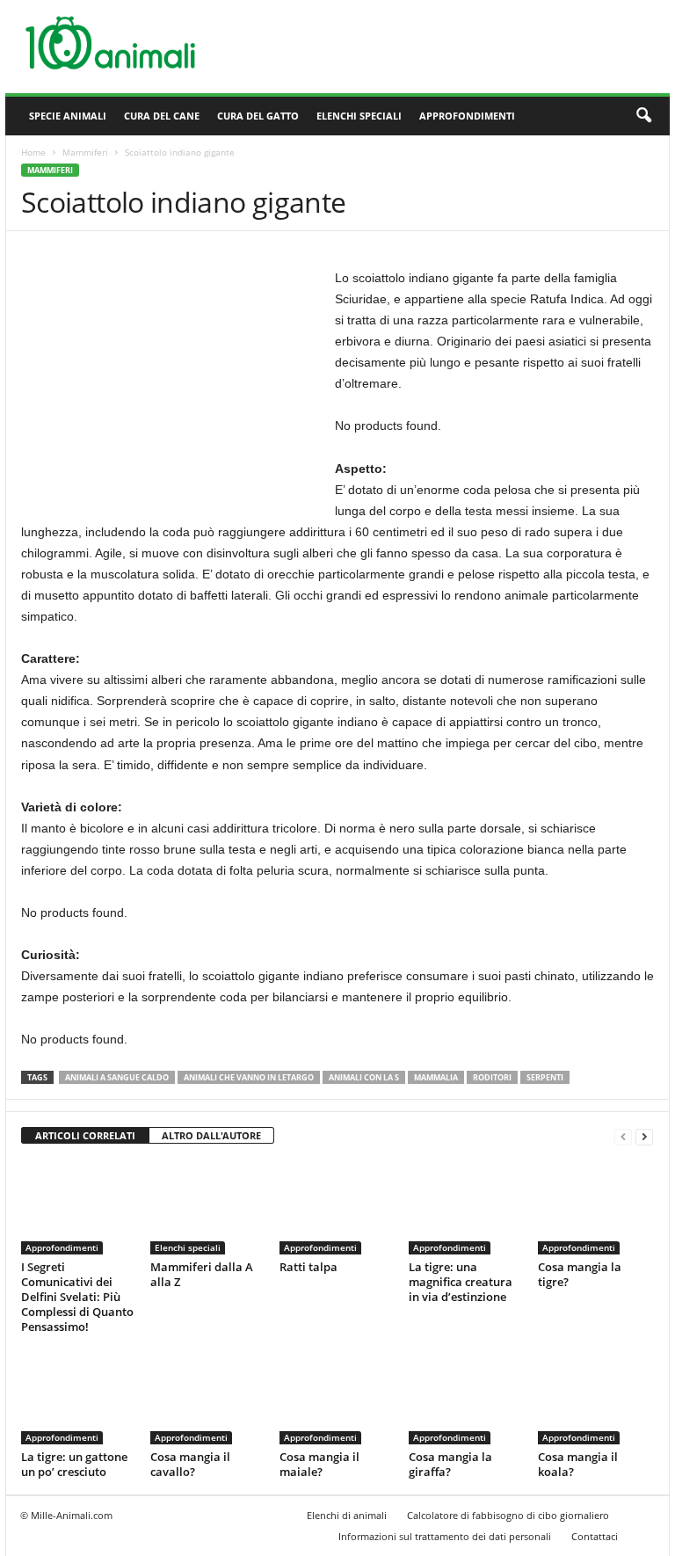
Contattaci (594, 1536)
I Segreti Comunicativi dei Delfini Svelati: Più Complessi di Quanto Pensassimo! (77, 1296)
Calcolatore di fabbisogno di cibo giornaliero (508, 1515)
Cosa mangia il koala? (578, 1464)
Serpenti (544, 1077)
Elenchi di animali (347, 1515)
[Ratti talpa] (336, 1207)
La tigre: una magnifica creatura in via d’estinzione (460, 1282)
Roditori (492, 1077)
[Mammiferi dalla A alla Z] (207, 1207)
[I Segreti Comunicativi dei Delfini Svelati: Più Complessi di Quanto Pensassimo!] (78, 1207)
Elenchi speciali (359, 115)
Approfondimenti (467, 115)
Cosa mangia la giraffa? (450, 1464)
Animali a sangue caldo (117, 1077)
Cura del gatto (258, 115)
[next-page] (644, 1136)
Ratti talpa (308, 1267)
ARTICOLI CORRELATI (85, 1135)
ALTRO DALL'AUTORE (211, 1135)
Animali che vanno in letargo (249, 1077)
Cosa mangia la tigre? (579, 1274)
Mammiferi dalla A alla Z (201, 1274)
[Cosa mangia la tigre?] (595, 1207)
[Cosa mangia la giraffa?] (466, 1396)
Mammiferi (85, 152)
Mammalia (436, 1077)
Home (33, 152)
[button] (643, 116)
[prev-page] (623, 1136)
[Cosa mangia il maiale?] (336, 1396)
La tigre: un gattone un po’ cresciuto (74, 1464)
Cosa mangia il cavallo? (190, 1464)
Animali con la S (364, 1077)
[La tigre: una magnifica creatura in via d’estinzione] (466, 1207)
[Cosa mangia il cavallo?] (207, 1396)
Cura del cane (162, 115)
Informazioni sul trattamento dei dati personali (444, 1536)
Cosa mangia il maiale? (319, 1464)
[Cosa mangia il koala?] (595, 1396)
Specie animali (67, 115)
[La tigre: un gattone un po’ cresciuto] (78, 1396)
